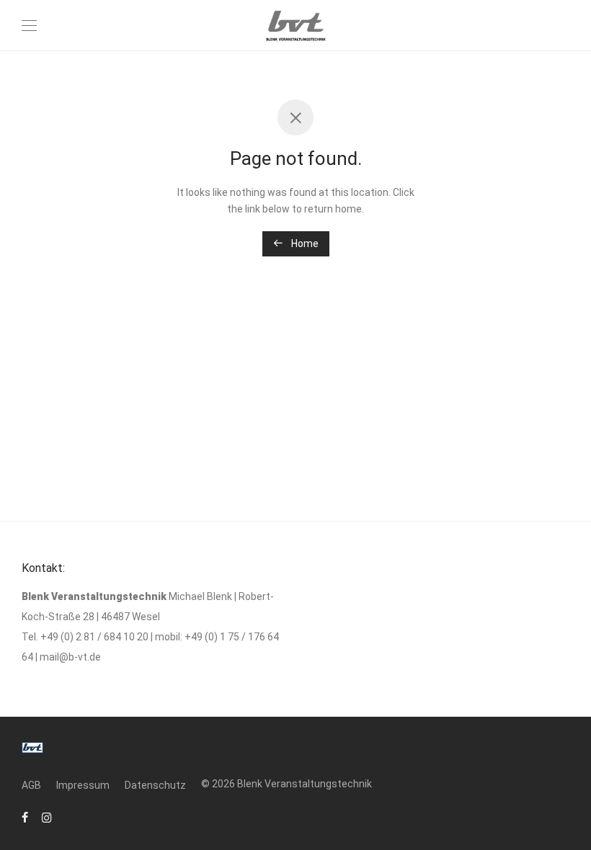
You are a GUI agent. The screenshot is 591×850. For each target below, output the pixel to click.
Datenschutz (155, 785)
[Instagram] (47, 817)
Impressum (83, 785)
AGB (31, 785)
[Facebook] (25, 817)
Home (304, 243)
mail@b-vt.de (70, 657)
